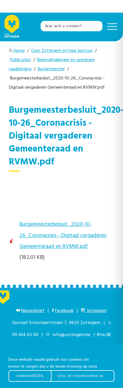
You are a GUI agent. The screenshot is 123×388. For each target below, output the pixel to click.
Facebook (64, 311)
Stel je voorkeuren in (80, 376)
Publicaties (20, 60)
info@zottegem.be (70, 335)
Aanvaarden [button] (30, 376)
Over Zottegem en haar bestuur (62, 51)
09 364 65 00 (25, 335)
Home (19, 51)
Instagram (96, 311)
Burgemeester (51, 69)
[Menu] (110, 26)
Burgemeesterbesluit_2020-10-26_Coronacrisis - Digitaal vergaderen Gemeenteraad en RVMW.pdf (63, 235)
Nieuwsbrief (32, 311)
